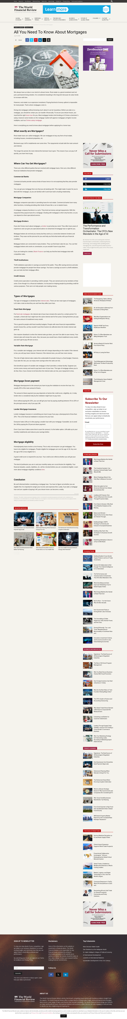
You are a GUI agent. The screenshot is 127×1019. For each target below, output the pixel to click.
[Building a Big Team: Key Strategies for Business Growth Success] (87, 533)
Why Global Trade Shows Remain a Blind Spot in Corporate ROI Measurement (103, 709)
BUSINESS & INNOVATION (73, 19)
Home (15, 1)
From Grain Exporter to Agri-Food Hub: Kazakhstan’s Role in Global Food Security (103, 808)
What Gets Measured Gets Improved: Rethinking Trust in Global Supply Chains (102, 584)
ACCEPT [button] (63, 1016)
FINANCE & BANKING (28, 19)
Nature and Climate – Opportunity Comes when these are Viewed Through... (103, 514)
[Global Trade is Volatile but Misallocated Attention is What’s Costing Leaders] (87, 866)
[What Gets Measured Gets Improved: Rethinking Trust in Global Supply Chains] (87, 585)
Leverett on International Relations (93, 958)
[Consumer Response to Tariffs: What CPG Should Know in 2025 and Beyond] (87, 884)
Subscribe (44, 1)
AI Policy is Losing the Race (102, 352)
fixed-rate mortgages (23, 314)
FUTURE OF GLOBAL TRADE (85, 19)
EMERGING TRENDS (38, 19)
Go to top (76, 493)
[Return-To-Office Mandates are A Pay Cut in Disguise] (87, 372)
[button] (111, 1)
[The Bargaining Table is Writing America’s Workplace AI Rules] (87, 301)
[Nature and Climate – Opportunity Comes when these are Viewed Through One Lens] (87, 515)
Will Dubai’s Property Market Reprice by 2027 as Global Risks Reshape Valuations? (103, 817)
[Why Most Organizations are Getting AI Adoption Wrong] (87, 319)
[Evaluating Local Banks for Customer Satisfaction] (87, 719)
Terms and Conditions (76, 1)
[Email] (44, 40)
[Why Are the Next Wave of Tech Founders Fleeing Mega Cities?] (87, 692)
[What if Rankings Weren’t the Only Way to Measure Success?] (87, 479)
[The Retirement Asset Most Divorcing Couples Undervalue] (68, 519)
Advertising (51, 1)
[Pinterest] (36, 40)
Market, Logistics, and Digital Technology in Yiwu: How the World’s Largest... (102, 874)
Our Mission (28, 1)
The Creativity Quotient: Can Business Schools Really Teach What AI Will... (103, 470)
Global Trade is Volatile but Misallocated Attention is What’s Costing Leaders (103, 865)
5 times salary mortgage (34, 120)
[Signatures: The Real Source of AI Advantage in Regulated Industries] (87, 656)
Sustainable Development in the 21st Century (96, 960)
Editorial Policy (36, 1)
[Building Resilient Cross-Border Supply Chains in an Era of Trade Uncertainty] (87, 558)
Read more (87, 253)
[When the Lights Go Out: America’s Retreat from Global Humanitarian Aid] (87, 488)
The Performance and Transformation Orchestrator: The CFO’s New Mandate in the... (103, 575)
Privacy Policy (66, 1)
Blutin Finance (38, 251)
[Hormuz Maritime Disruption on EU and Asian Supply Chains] (87, 838)
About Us (21, 1)
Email (87, 422)
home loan (29, 115)
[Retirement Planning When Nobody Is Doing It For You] (46, 519)
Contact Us (58, 1)
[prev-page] (15, 553)
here (43, 469)
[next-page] (18, 553)
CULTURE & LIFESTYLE (105, 19)
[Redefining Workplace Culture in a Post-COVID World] (87, 542)
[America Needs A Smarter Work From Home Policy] (87, 346)
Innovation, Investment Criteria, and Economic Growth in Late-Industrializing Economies (103, 639)
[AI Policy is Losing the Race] (87, 355)
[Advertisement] (97, 275)
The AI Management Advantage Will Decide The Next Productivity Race (103, 363)
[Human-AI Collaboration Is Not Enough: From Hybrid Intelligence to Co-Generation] (87, 567)
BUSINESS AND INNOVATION (92, 649)
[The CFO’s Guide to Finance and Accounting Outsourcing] (87, 701)
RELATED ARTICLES (21, 508)
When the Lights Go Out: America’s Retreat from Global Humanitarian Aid (103, 488)
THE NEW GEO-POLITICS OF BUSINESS (59, 19)
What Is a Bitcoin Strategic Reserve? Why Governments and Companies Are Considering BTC (103, 790)
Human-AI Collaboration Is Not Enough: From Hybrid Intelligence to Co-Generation (103, 566)
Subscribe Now (98, 444)
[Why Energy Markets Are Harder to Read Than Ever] (87, 461)
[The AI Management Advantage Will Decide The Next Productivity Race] (87, 363)
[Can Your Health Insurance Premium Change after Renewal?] (68, 539)
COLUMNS (95, 18)
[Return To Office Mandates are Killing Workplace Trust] (87, 337)
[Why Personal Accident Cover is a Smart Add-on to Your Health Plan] (46, 539)
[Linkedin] (40, 40)
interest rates (45, 301)
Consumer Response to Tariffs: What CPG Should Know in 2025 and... (103, 883)
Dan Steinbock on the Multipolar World (94, 949)
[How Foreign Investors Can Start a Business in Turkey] (87, 683)
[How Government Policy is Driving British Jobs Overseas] (87, 612)
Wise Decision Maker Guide (91, 946)
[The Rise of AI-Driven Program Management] (87, 665)
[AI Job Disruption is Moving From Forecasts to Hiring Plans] (87, 310)
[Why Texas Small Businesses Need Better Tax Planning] (24, 539)
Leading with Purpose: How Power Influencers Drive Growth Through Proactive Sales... (103, 497)
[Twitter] (31, 40)
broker (44, 226)
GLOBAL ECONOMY (18, 19)
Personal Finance (29, 27)
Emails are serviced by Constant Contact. (97, 439)
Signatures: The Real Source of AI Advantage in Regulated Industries (103, 656)
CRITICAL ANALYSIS (47, 19)
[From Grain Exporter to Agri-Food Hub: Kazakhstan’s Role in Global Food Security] (87, 809)
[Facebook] (27, 40)
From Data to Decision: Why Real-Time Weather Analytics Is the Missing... (103, 506)
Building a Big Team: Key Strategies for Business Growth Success (103, 532)
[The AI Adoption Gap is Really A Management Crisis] (87, 381)
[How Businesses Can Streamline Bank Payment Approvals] (24, 519)
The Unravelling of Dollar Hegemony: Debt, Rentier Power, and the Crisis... (103, 620)
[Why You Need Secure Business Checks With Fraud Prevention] (87, 674)
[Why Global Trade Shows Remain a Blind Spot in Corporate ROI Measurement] (87, 710)
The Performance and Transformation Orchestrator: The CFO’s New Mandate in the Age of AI (98, 229)
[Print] (48, 40)
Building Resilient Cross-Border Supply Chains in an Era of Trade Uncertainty (103, 558)
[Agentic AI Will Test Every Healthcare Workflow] (87, 328)
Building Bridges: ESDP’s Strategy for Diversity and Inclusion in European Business (103, 523)
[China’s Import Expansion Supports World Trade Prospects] (87, 847)
